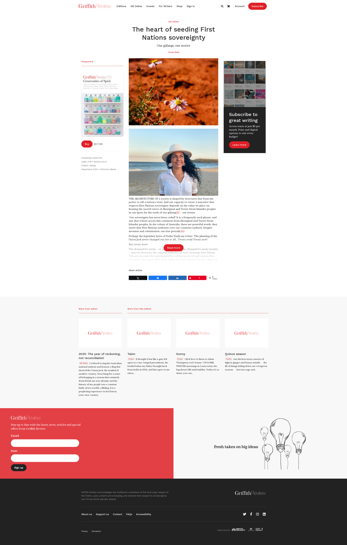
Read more (173, 247)
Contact (117, 514)
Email (15, 435)
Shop (179, 6)
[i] (178, 212)
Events (150, 6)
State (14, 450)
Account (240, 6)
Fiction (180, 359)
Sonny (180, 354)
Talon (131, 354)
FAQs (129, 514)
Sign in (191, 6)
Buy (87, 144)
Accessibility (143, 514)
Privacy (84, 531)
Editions (121, 6)
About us (86, 514)
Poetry (131, 359)
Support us (102, 514)
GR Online (136, 6)
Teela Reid (173, 52)
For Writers (165, 6)
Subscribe (257, 6)
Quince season (235, 354)
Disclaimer (96, 531)
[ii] (182, 231)
